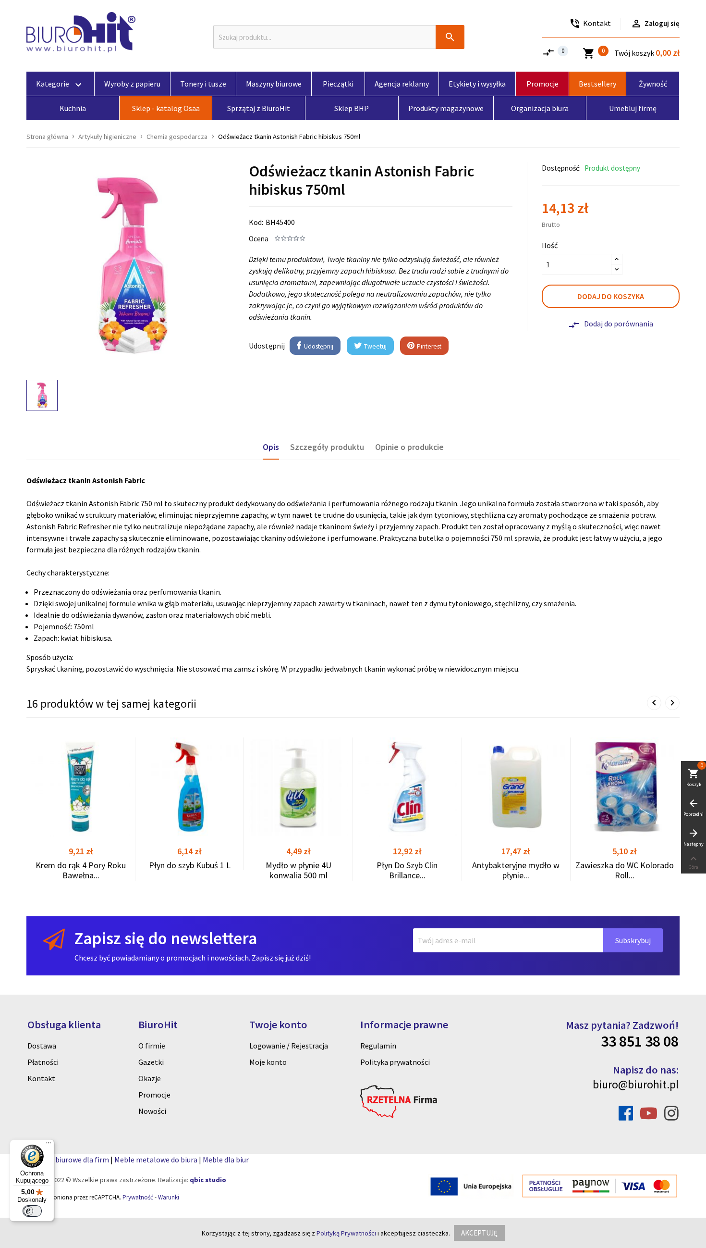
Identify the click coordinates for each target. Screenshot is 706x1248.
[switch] (32, 1211)
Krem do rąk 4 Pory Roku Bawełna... (81, 870)
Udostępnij (318, 346)
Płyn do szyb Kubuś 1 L (190, 865)
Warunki (168, 1197)
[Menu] (48, 1145)
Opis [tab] (271, 447)
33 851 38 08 (640, 1041)
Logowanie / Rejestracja (288, 1045)
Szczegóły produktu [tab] (327, 447)
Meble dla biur (226, 1159)
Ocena (258, 238)
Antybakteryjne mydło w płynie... (516, 870)
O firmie (151, 1045)
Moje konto (268, 1062)
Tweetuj (375, 346)
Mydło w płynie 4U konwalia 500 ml (298, 870)
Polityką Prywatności (346, 1233)
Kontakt (41, 1078)
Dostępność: (561, 168)
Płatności (43, 1062)
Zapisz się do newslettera (165, 938)
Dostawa (41, 1045)
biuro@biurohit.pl (636, 1084)
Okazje (149, 1078)
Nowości (152, 1111)
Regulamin (378, 1045)
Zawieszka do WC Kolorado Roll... (624, 870)
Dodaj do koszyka (610, 296)
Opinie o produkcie (409, 447)
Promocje (154, 1094)
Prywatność (137, 1197)
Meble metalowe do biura (155, 1159)
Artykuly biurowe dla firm (67, 1159)
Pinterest (428, 346)
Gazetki (151, 1062)
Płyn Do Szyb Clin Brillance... (407, 870)
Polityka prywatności (395, 1062)
